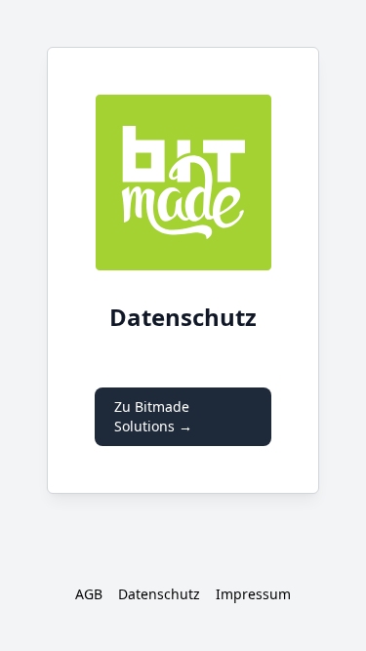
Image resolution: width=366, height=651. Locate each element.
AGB (88, 594)
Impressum (253, 594)
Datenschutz (159, 594)
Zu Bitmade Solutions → (153, 416)
